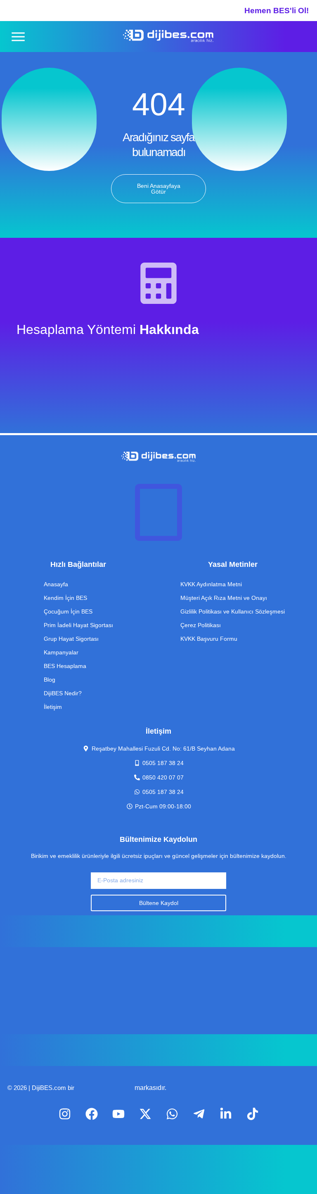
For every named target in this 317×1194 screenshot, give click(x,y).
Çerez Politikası (200, 625)
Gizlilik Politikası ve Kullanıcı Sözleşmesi (232, 611)
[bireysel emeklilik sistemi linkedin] (226, 1114)
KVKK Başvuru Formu (208, 638)
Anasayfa (56, 584)
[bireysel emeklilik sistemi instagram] (65, 1114)
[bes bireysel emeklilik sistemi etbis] (158, 512)
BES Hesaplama (65, 666)
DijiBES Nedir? (63, 693)
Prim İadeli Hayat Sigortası (78, 625)
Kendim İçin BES (65, 598)
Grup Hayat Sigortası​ (71, 638)
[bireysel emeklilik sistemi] (168, 36)
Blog (49, 679)
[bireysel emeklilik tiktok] (199, 1114)
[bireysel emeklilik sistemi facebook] (91, 1114)
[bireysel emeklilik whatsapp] (172, 1114)
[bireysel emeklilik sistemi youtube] (118, 1114)
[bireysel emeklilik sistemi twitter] (145, 1114)
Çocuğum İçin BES (68, 611)
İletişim (53, 707)
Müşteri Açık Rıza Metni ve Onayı (223, 598)
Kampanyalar (61, 652)
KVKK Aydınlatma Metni (211, 584)
